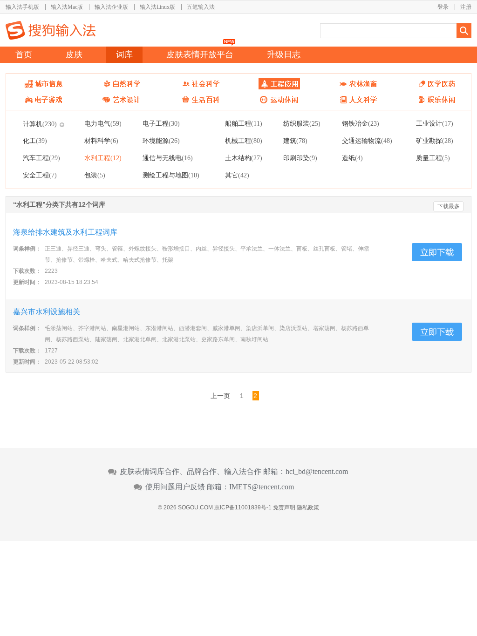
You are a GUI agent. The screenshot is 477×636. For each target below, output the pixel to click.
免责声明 (284, 507)
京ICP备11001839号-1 (243, 507)
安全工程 (40, 175)
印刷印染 (300, 158)
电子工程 (161, 123)
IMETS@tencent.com (261, 487)
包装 (94, 175)
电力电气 (103, 123)
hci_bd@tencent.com (317, 471)
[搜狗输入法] (50, 30)
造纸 (352, 158)
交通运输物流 (367, 140)
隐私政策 (308, 507)
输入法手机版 (22, 7)
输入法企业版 (111, 7)
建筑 (295, 140)
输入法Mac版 (67, 7)
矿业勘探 (434, 140)
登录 (443, 7)
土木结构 (243, 158)
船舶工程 (243, 123)
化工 (35, 140)
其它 (237, 175)
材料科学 (101, 140)
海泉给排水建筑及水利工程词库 (65, 232)
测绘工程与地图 (171, 175)
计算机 (40, 124)
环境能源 (161, 140)
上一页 (220, 395)
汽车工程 (41, 158)
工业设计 (434, 123)
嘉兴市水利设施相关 (46, 312)
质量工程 (433, 158)
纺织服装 (301, 123)
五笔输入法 (201, 7)
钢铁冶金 (360, 123)
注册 (465, 7)
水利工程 (103, 158)
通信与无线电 (168, 158)
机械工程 (243, 140)
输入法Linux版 (157, 7)
